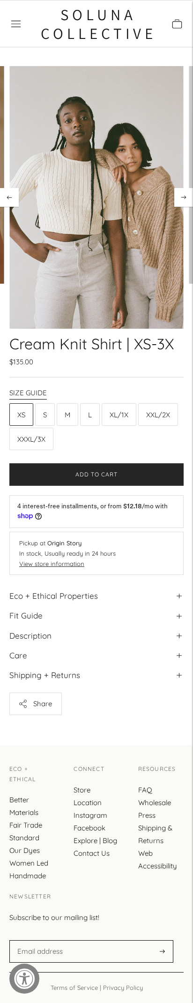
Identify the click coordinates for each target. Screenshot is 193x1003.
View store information (51, 563)
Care (18, 655)
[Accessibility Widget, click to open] (24, 979)
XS (21, 414)
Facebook (89, 827)
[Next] (183, 197)
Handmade (27, 875)
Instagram (90, 815)
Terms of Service (74, 987)
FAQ (145, 789)
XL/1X (119, 414)
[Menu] (15, 24)
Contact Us (92, 853)
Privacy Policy (123, 987)
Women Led (28, 863)
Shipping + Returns (44, 675)
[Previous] (9, 197)
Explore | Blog (95, 840)
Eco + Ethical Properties (53, 596)
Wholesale (154, 802)
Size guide (28, 392)
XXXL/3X (31, 439)
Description (30, 636)
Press (147, 815)
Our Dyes (24, 850)
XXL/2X (158, 414)
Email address (39, 940)
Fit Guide (26, 615)
